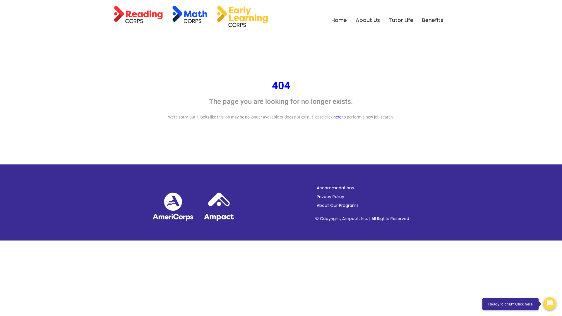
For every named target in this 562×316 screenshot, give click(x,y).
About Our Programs (338, 205)
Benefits (432, 20)
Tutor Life (401, 20)
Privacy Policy (330, 197)
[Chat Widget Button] (549, 303)
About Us (368, 20)
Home (339, 20)
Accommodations (335, 188)
